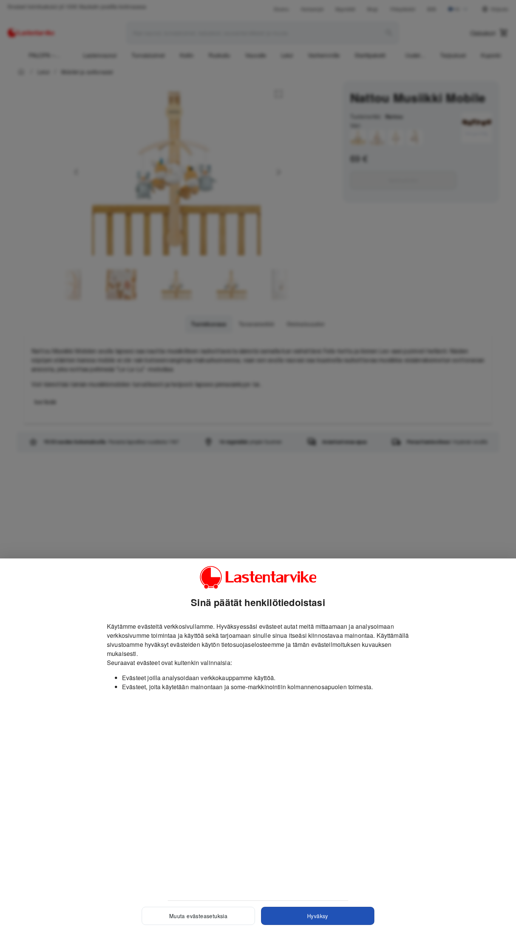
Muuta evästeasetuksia (198, 916)
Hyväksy (317, 916)
